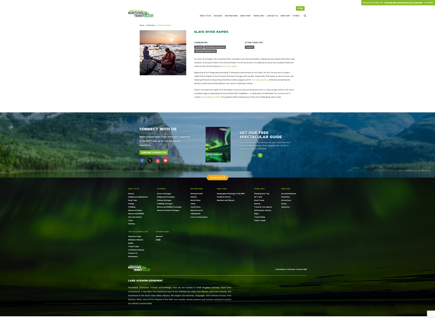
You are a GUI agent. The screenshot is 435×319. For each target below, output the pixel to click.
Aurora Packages (164, 193)
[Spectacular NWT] (141, 13)
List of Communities (199, 217)
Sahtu (193, 204)
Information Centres (262, 210)
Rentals (257, 204)
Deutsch (159, 236)
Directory (285, 16)
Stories (296, 16)
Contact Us (272, 16)
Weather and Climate (225, 200)
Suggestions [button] (217, 177)
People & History (224, 197)
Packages (218, 16)
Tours (130, 220)
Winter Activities (135, 210)
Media (130, 243)
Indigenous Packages (166, 197)
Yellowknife (195, 214)
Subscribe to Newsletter (153, 152)
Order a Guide (260, 220)
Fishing (131, 204)
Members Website (135, 240)
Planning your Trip (261, 193)
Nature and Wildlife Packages (169, 207)
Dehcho (194, 197)
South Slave (196, 207)
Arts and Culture (135, 217)
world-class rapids (228, 66)
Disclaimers (133, 256)
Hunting (131, 224)
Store (300, 8)
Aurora (131, 193)
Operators (285, 207)
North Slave (195, 200)
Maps (256, 214)
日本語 (158, 240)
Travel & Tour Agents (263, 207)
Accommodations (288, 193)
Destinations (231, 16)
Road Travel (259, 200)
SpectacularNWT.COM (138, 232)
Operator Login (134, 236)
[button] (305, 16)
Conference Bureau (136, 250)
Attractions (286, 200)
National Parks (197, 193)
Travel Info (258, 16)
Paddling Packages (165, 204)
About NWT (245, 16)
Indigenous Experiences (138, 197)
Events (284, 204)
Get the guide (248, 155)
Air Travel (258, 197)
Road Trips (132, 200)
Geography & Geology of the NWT (231, 193)
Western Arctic (197, 210)
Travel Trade (133, 246)
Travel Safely (259, 217)
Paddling (131, 207)
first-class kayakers (260, 80)
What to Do (205, 16)
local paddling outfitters (211, 97)
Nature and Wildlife (136, 214)
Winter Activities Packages (168, 210)
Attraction (151, 25)
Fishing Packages (164, 200)
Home (142, 25)
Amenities (285, 197)
